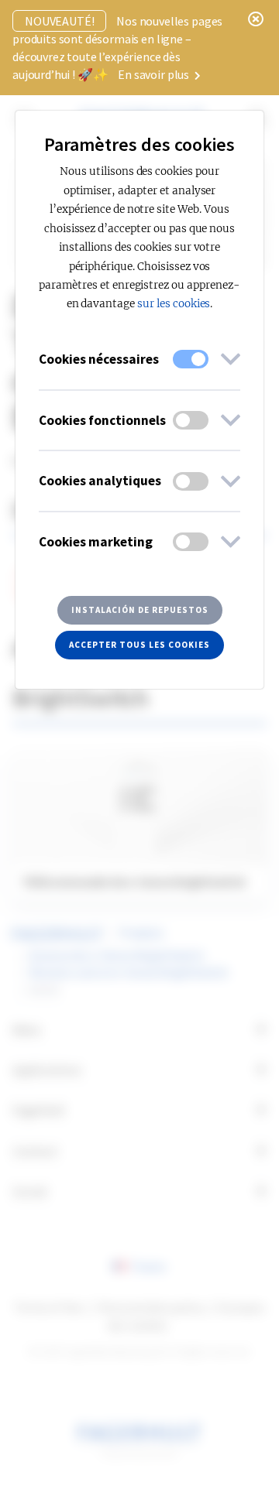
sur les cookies (173, 303)
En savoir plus (154, 74)
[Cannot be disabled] (190, 359)
